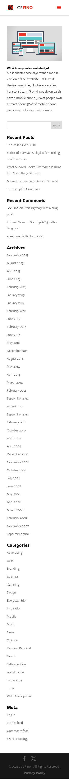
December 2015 (17, 350)
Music (11, 624)
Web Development (19, 696)
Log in (11, 714)
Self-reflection (16, 664)
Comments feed (18, 730)
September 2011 (17, 414)
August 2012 (15, 406)
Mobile (11, 616)
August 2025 (15, 262)
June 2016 (13, 334)
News (10, 632)
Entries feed (15, 722)
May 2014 (13, 366)
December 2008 (18, 454)
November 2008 (18, 462)
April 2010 (14, 438)
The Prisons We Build (21, 144)
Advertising (14, 552)
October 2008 (16, 470)
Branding (13, 568)
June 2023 (14, 278)
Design (11, 592)
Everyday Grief (16, 600)
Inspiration (14, 608)
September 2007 (18, 533)
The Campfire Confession (24, 188)
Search (11, 656)
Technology (15, 680)
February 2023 (16, 286)
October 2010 (16, 430)
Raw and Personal (19, 648)
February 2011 (16, 422)
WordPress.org (17, 738)
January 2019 (16, 302)
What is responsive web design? (28, 68)
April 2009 (14, 446)
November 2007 (18, 525)
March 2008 (15, 509)
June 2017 (13, 318)
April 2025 (14, 270)
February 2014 (16, 390)
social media (15, 672)
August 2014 (15, 358)
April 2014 (13, 374)
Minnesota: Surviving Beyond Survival (32, 181)
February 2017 (16, 326)
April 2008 (14, 501)
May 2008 (14, 493)
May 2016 (13, 342)
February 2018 (16, 310)
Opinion (12, 640)
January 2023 (16, 294)
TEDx (10, 687)
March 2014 (15, 382)
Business (13, 576)
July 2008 (13, 478)
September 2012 (18, 398)
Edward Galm (16, 222)
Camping (13, 584)
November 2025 (18, 254)
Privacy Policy (34, 772)
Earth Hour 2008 (32, 236)
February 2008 (17, 517)
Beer (10, 560)
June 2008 (14, 486)
